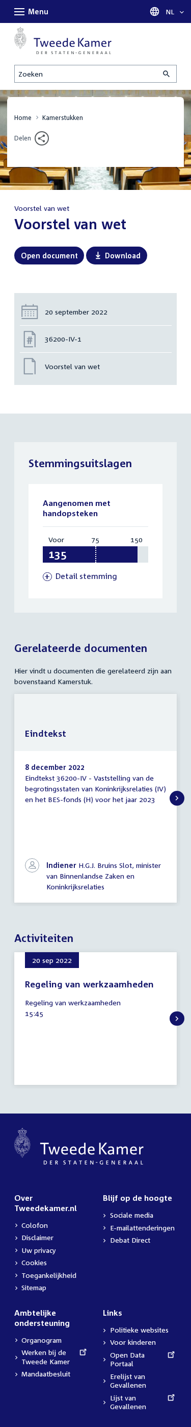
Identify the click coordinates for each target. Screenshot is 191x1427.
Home (23, 118)
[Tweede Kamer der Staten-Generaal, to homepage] (63, 40)
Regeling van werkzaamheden (89, 984)
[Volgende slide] (177, 798)
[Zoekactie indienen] (167, 74)
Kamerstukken (62, 118)
